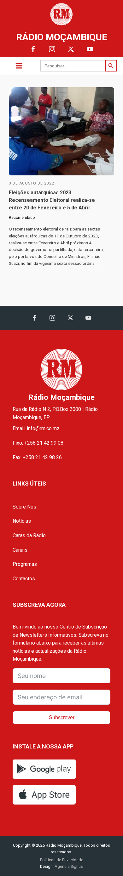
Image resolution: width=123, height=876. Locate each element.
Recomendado (22, 217)
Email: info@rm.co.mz (36, 428)
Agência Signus (68, 866)
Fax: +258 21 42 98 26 (37, 457)
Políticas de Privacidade (61, 859)
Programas (25, 564)
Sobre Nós (24, 507)
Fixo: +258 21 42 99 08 (38, 443)
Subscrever (61, 717)
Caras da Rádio (29, 535)
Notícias (22, 521)
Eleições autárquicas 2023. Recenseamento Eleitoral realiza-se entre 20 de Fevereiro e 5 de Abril (52, 200)
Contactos (24, 579)
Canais (20, 550)
